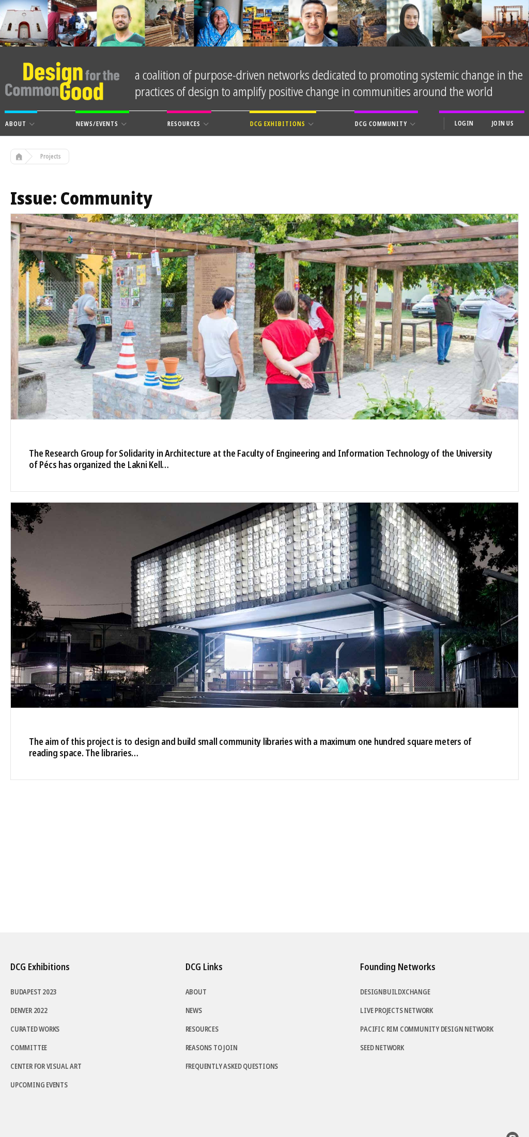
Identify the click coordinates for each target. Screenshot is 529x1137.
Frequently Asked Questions (231, 1066)
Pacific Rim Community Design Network (426, 1029)
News (193, 1010)
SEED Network (381, 1047)
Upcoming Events (39, 1085)
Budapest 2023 (33, 992)
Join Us (503, 123)
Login (464, 123)
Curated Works (34, 1029)
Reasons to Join (211, 1047)
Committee (28, 1047)
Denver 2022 (29, 1010)
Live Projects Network (396, 1010)
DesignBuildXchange (395, 992)
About (196, 992)
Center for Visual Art (46, 1066)
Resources (202, 1029)
